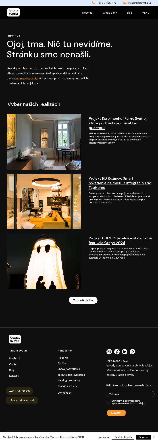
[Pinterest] (132, 351)
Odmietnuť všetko (123, 437)
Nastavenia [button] (104, 437)
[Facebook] (117, 351)
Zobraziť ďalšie (83, 300)
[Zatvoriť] (154, 437)
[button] (145, 12)
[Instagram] (109, 351)
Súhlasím (143, 437)
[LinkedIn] (124, 351)
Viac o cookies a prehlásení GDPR (67, 437)
